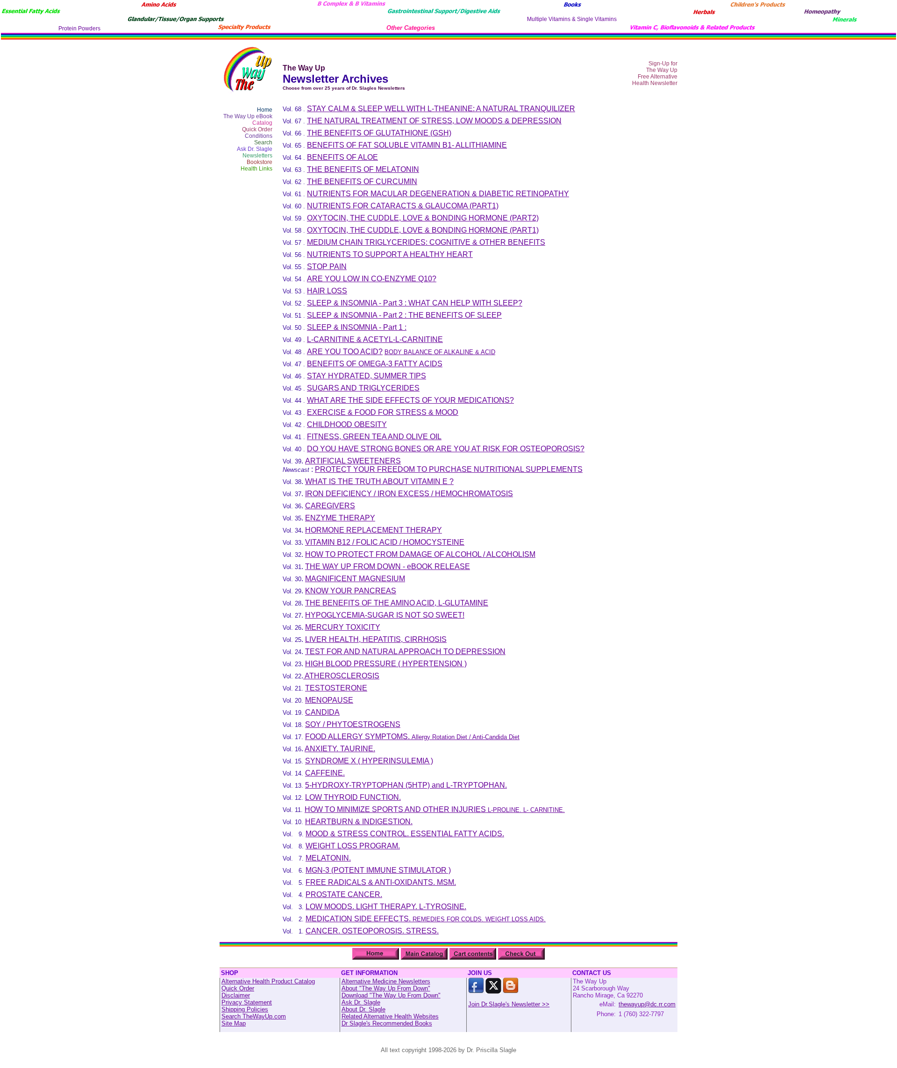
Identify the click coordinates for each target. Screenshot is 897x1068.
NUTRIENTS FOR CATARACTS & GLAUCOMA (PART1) (402, 206)
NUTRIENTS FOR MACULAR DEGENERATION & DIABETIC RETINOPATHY (438, 194)
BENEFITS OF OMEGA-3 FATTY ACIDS (374, 364)
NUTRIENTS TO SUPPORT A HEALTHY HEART (390, 254)
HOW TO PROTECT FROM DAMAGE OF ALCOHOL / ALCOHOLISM (420, 554)
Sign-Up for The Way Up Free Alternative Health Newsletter (654, 73)
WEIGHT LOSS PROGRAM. (353, 846)
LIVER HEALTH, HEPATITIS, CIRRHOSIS (376, 639)
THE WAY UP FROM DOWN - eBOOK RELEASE (387, 566)
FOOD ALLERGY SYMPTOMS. (412, 736)
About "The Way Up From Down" (386, 988)
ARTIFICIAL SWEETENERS (353, 461)
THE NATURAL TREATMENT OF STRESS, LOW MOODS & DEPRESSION (434, 121)
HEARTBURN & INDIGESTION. (359, 822)
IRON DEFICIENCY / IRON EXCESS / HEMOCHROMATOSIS (409, 494)
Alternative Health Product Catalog (268, 981)
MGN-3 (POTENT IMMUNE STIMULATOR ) (378, 870)
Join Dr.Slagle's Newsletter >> (508, 1004)
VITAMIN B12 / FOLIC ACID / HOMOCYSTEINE (384, 542)
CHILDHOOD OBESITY (347, 424)
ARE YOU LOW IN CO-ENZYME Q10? (371, 279)
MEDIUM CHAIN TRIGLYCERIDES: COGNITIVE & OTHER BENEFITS (426, 242)
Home (264, 110)
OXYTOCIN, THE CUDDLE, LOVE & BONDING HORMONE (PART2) (423, 218)
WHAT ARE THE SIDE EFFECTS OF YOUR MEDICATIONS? (410, 400)
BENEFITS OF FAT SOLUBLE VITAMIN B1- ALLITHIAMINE (407, 145)
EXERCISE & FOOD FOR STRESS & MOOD (382, 412)
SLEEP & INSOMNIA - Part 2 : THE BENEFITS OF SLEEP (404, 315)
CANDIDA (322, 712)
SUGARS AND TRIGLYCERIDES (363, 388)
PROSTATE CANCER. (344, 894)
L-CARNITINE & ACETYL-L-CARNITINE (375, 339)
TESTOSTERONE (336, 688)
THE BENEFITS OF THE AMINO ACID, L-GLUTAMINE (396, 603)
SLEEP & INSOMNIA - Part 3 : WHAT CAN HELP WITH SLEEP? (414, 303)
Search (263, 142)
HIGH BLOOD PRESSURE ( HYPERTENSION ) (386, 664)
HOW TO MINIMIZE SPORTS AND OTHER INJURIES (435, 809)
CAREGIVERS (330, 506)
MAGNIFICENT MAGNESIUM (355, 579)
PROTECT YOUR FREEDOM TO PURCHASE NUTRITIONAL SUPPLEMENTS (449, 469)
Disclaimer (235, 995)
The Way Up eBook (247, 116)
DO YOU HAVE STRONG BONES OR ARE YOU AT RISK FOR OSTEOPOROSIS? (445, 449)
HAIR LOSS (327, 291)
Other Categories (410, 27)
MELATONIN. (328, 858)
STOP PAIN (327, 267)
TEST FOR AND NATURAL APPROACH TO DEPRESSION (405, 651)
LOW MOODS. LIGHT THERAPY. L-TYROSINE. (386, 907)
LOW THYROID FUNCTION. (353, 797)
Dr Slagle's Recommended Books (387, 1023)
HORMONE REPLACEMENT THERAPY (373, 530)
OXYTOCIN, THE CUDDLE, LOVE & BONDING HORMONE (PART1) (423, 230)
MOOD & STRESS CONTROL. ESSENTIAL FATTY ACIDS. (405, 834)
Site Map (233, 1023)
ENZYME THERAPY (340, 518)
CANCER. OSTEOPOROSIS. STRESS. (372, 931)
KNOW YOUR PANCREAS (350, 591)
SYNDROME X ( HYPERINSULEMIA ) (369, 761)
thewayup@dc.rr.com (647, 1004)
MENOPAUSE (329, 700)
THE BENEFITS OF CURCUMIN (362, 181)
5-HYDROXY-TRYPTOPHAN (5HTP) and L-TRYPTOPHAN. (406, 785)
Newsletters (257, 155)
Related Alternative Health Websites (390, 1016)
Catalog (262, 123)
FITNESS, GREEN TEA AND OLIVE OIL (374, 437)
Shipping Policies (244, 1009)
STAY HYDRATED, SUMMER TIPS (366, 376)
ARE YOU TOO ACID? (345, 352)
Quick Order (257, 129)
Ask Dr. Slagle (254, 149)
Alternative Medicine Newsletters (386, 981)
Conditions (258, 136)
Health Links (256, 168)
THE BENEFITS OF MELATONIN (363, 169)
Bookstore (259, 162)
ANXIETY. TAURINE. (340, 749)
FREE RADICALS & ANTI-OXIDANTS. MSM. (381, 882)
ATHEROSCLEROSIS (341, 676)
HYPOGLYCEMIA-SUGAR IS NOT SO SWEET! (384, 615)
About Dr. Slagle (363, 1009)
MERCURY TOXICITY (342, 627)
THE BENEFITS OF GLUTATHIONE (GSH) (379, 133)
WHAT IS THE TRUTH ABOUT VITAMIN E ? (379, 481)
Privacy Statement (246, 1002)
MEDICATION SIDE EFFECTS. (426, 919)
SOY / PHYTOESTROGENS (352, 724)
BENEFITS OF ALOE (342, 157)
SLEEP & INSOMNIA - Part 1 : (356, 327)
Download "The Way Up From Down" (391, 995)
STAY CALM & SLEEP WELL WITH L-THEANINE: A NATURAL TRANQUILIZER (441, 109)
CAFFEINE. (325, 773)
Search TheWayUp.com (253, 1016)
